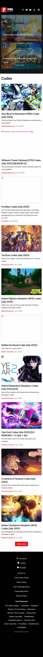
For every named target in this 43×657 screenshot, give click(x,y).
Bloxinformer (34, 624)
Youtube (22, 567)
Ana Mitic (5, 221)
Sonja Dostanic (7, 265)
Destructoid (31, 613)
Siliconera (31, 609)
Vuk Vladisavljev (9, 38)
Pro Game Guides (12, 605)
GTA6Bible (21, 627)
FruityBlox (22, 624)
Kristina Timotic (7, 445)
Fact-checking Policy (21, 587)
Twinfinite (25, 605)
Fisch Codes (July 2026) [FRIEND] (18, 35)
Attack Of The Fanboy (17, 609)
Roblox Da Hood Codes (19, 345)
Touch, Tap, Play (10, 624)
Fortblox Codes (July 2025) (15, 206)
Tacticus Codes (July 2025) (15, 255)
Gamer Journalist (15, 616)
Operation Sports (15, 620)
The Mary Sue (29, 620)
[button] (38, 10)
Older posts (21, 544)
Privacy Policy (21, 596)
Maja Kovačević (7, 311)
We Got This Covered (15, 613)
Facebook (22, 558)
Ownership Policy (21, 591)
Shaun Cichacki (9, 65)
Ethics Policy (22, 582)
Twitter (22, 563)
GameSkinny (29, 616)
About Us (21, 573)
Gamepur (34, 605)
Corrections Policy (21, 577)
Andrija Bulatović (8, 126)
